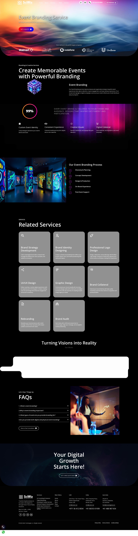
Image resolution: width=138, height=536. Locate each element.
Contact (66, 3)
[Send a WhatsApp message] (3, 533)
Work (60, 3)
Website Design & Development (45, 504)
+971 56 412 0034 (97, 2)
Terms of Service (106, 522)
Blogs (56, 504)
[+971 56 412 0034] (89, 2)
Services (52, 3)
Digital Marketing (41, 500)
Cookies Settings (115, 522)
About (46, 3)
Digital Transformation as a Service (44, 508)
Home (41, 3)
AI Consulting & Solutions (43, 498)
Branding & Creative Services (44, 502)
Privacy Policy (98, 522)
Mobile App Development (43, 506)
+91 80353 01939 (93, 508)
